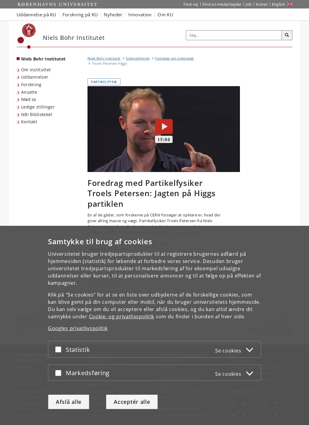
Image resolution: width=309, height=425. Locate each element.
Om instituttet (36, 70)
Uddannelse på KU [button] (36, 14)
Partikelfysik (104, 81)
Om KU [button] (165, 14)
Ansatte (29, 92)
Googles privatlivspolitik (78, 328)
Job (249, 4)
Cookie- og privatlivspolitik (121, 316)
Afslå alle (68, 401)
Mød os (29, 99)
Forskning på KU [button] (80, 14)
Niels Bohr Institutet (43, 59)
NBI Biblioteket (37, 114)
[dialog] (154, 325)
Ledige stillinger (38, 107)
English (278, 4)
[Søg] (287, 35)
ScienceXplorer (138, 58)
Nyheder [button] (113, 14)
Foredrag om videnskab (174, 58)
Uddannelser (34, 77)
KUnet (262, 4)
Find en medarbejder (222, 4)
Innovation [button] (139, 14)
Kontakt (29, 122)
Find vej (190, 4)
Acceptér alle (132, 401)
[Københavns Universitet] (27, 36)
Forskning (31, 84)
